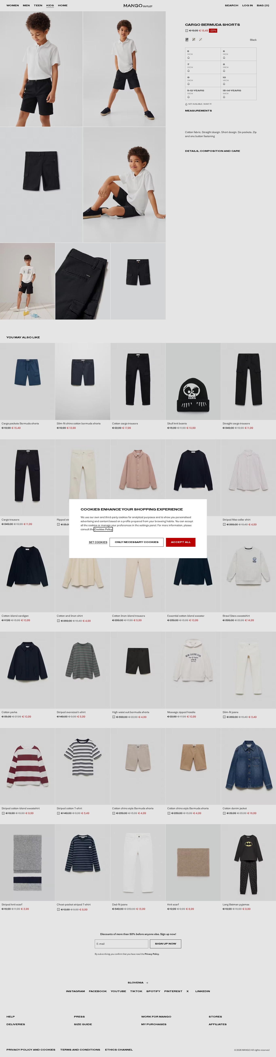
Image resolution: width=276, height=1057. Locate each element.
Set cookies (98, 542)
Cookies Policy (103, 529)
